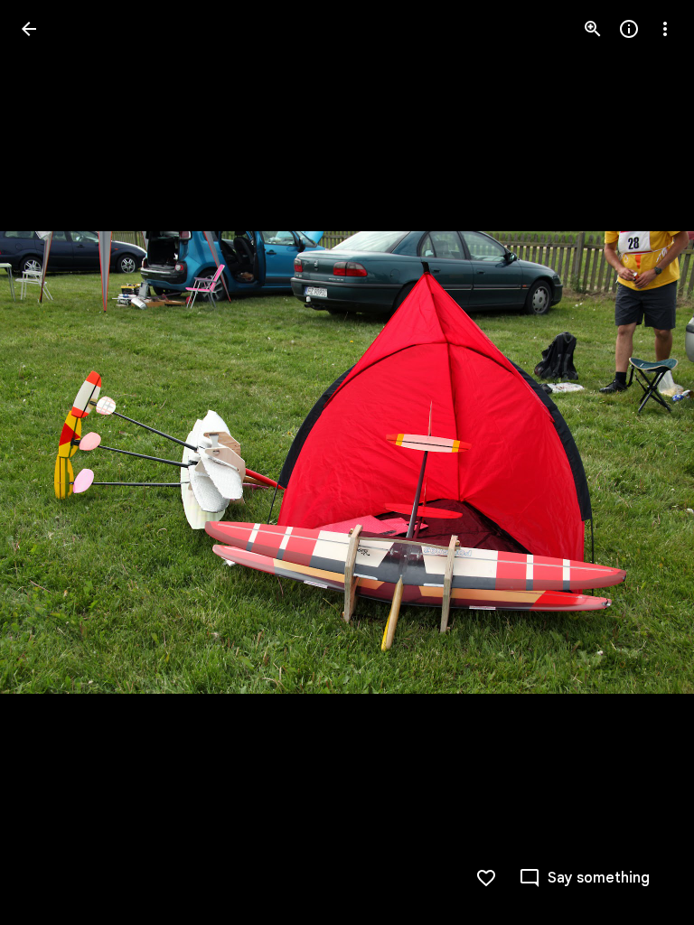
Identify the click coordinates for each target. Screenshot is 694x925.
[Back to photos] (29, 29)
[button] (50, 462)
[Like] (486, 878)
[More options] (665, 29)
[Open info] (629, 29)
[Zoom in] (593, 29)
